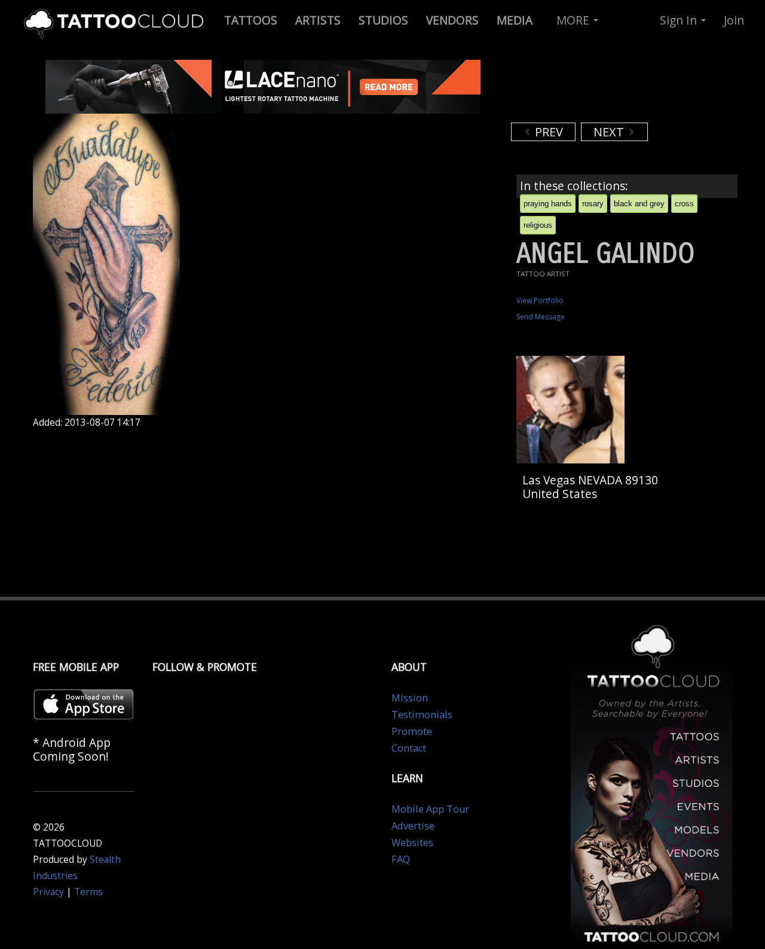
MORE (574, 20)
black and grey (639, 203)
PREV (547, 132)
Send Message (540, 317)
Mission (409, 697)
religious (538, 225)
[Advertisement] (606, 90)
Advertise (412, 825)
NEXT (610, 132)
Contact (408, 748)
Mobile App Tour (430, 809)
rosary (593, 203)
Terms (88, 892)
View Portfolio (540, 300)
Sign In (680, 20)
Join (734, 20)
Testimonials (421, 714)
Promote (411, 731)
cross (684, 203)
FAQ (400, 859)
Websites (412, 842)
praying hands (548, 203)
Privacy (48, 892)
